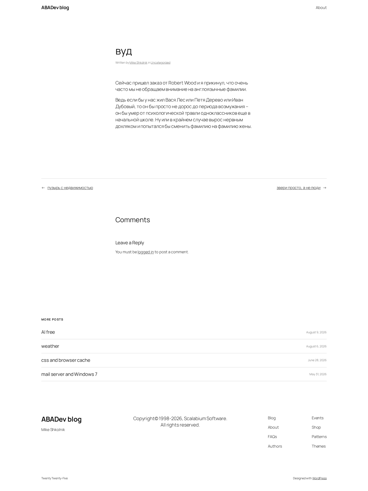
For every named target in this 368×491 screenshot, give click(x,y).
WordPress (319, 478)
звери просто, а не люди (299, 187)
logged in (146, 251)
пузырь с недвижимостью (70, 187)
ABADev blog (55, 7)
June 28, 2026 (317, 360)
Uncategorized (160, 62)
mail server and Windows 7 (69, 374)
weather (50, 346)
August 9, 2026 (316, 332)
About (321, 7)
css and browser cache (65, 360)
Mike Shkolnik (138, 62)
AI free (48, 332)
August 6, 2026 (316, 346)
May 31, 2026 (318, 374)
